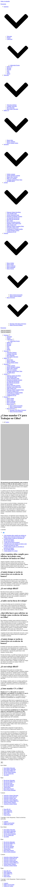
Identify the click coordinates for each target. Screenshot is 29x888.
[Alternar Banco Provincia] (16, 408)
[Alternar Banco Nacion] (14, 404)
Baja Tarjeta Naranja (9, 788)
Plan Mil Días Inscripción (13, 219)
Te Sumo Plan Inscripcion (13, 218)
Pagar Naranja (7, 815)
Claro (8, 72)
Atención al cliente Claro (10, 798)
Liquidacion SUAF (11, 232)
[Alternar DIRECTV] (10, 358)
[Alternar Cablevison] (13, 339)
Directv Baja (10, 140)
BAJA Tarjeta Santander (10, 790)
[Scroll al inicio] (2, 762)
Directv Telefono (11, 141)
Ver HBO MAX (11, 181)
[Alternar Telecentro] (9, 351)
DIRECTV (9, 66)
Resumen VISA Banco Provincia (18, 323)
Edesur (8, 73)
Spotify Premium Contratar (13, 175)
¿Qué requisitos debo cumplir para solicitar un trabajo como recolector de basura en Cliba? (15, 536)
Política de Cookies (8, 824)
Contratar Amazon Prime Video (14, 179)
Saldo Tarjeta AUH (11, 225)
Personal (9, 69)
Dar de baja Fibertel (8, 786)
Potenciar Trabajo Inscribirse (14, 212)
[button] (16, 21)
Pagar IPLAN (7, 809)
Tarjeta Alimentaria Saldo (13, 215)
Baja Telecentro (10, 107)
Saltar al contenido (5, 1)
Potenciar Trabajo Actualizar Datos (15, 226)
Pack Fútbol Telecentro (9, 768)
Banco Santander (11, 267)
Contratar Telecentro (12, 106)
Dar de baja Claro (8, 783)
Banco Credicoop (11, 266)
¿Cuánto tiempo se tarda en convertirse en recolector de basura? (14, 539)
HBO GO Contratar (12, 178)
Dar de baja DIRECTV (9, 781)
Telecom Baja (7, 787)
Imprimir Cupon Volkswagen (14, 223)
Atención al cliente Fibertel (10, 804)
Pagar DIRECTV (8, 812)
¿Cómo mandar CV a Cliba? (11, 550)
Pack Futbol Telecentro (12, 109)
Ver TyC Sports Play (9, 773)
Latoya (7, 422)
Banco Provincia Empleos (16, 325)
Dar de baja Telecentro (9, 780)
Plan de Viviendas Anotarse (13, 222)
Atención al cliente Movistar (10, 799)
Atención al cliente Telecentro (11, 795)
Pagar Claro (7, 813)
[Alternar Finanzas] (9, 397)
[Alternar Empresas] (9, 335)
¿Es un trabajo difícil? (9, 541)
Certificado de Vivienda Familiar (15, 229)
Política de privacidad (9, 823)
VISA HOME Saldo (12, 213)
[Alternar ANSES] (8, 374)
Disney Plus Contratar (12, 177)
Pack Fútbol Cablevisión (10, 769)
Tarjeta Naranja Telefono (10, 802)
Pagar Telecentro (8, 810)
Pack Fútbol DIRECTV (9, 770)
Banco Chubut (10, 263)
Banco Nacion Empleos (15, 296)
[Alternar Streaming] (9, 364)
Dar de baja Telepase (9, 784)
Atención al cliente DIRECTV (11, 801)
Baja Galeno (10, 220)
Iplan (8, 71)
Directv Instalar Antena (12, 143)
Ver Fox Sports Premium (10, 772)
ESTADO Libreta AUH (13, 227)
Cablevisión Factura (15, 65)
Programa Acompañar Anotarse (14, 216)
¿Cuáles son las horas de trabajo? (12, 542)
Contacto (6, 821)
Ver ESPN (6, 775)
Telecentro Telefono (12, 105)
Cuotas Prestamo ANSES (13, 230)
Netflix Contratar (11, 174)
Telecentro (9, 36)
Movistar (9, 68)
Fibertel (9, 37)
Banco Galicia (10, 264)
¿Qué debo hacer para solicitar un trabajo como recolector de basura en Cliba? (15, 544)
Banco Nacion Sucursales (16, 294)
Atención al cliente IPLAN (10, 797)
